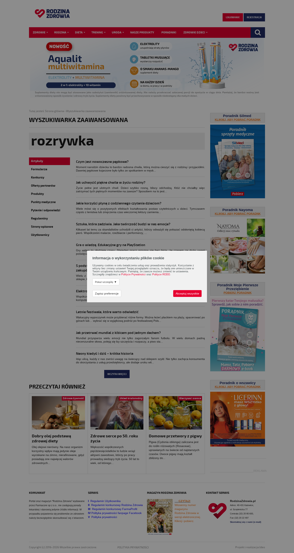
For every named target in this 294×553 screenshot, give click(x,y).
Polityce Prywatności (133, 274)
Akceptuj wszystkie (187, 293)
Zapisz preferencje (107, 293)
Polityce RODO (161, 274)
